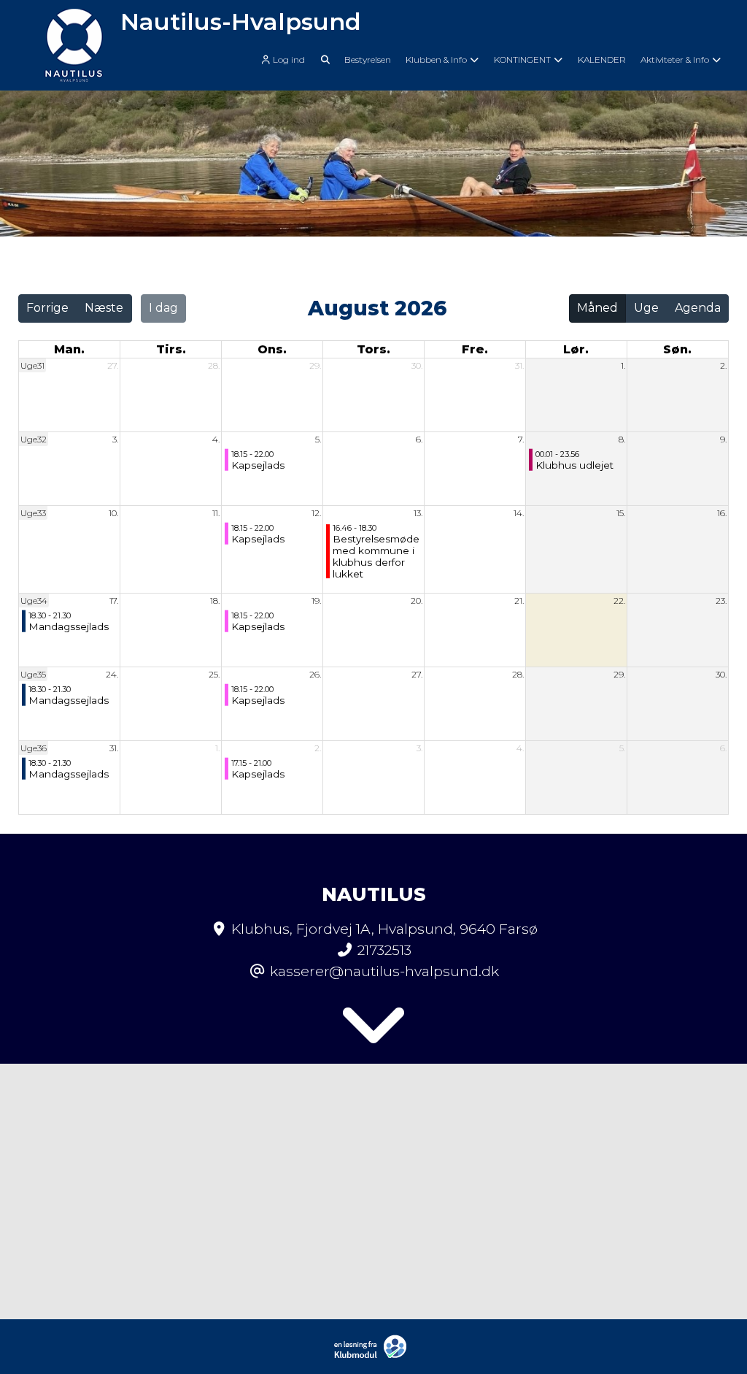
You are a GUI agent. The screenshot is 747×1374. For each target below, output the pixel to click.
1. (623, 365)
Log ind (289, 59)
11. (216, 512)
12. (316, 512)
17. (113, 600)
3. (115, 439)
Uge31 (32, 365)
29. (315, 365)
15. (620, 512)
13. (418, 512)
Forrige (47, 308)
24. (112, 674)
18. (215, 600)
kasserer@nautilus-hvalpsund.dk (384, 971)
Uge (646, 308)
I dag (163, 308)
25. (214, 674)
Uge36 (33, 747)
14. (519, 512)
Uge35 (33, 674)
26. (315, 674)
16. (722, 512)
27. (112, 365)
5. (318, 439)
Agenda (698, 308)
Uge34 (33, 600)
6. (419, 439)
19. (316, 600)
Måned (597, 308)
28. (214, 365)
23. (721, 600)
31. (519, 365)
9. (723, 439)
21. (519, 600)
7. (521, 439)
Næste (104, 308)
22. (619, 600)
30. (416, 365)
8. (622, 439)
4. (216, 439)
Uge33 (33, 512)
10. (113, 512)
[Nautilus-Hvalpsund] (74, 45)
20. (416, 600)
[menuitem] (286, 59)
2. (723, 365)
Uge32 (33, 439)
